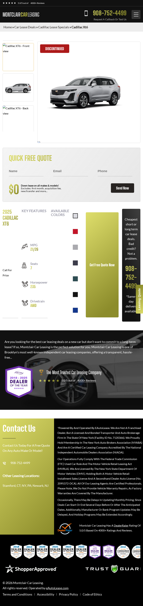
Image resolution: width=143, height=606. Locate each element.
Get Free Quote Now (102, 265)
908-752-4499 (109, 13)
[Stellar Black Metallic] (75, 294)
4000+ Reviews (37, 3)
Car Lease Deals (25, 27)
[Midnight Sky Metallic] (75, 262)
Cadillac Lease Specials (53, 27)
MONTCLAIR (21, 14)
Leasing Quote (139, 299)
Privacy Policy (68, 594)
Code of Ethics (92, 594)
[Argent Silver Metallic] (75, 247)
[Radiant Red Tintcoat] (75, 231)
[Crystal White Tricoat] (75, 215)
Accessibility (45, 594)
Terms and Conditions (17, 594)
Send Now (122, 188)
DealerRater (121, 525)
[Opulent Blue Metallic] (75, 310)
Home (7, 27)
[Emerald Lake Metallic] (75, 278)
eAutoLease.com (57, 588)
